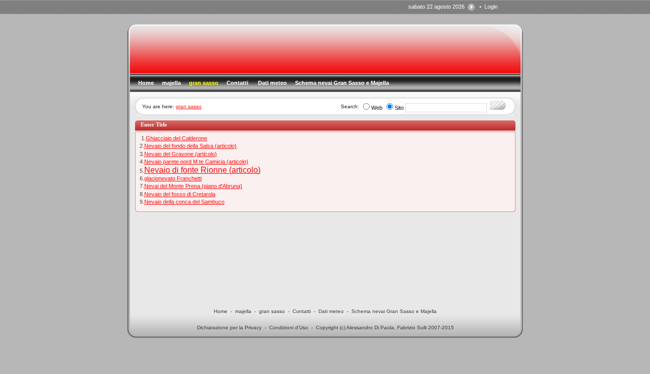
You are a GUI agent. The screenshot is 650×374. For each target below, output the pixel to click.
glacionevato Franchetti (173, 178)
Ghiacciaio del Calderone (176, 138)
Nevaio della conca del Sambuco (184, 202)
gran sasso (189, 106)
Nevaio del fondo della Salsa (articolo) (190, 146)
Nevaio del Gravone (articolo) (180, 154)
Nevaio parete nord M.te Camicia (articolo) (196, 162)
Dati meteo (331, 311)
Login (491, 7)
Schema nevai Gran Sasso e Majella (394, 311)
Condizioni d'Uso (288, 327)
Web (376, 108)
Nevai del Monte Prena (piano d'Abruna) (193, 186)
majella (243, 311)
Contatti (301, 311)
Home (221, 311)
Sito (399, 108)
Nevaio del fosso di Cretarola (179, 194)
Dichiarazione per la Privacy (229, 327)
